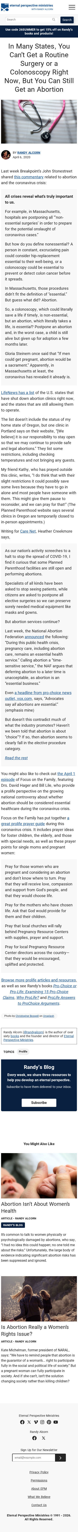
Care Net (28, 531)
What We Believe (39, 1497)
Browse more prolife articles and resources (38, 980)
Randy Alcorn (28, 152)
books (15, 1036)
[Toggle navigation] (72, 7)
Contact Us (39, 1505)
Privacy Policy (39, 1472)
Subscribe (39, 1103)
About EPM (39, 1488)
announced (34, 637)
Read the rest (16, 758)
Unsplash (48, 1016)
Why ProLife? (27, 997)
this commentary (29, 177)
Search (67, 20)
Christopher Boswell (27, 1016)
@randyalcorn (33, 1032)
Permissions (39, 1480)
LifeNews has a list (17, 392)
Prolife (23, 1051)
